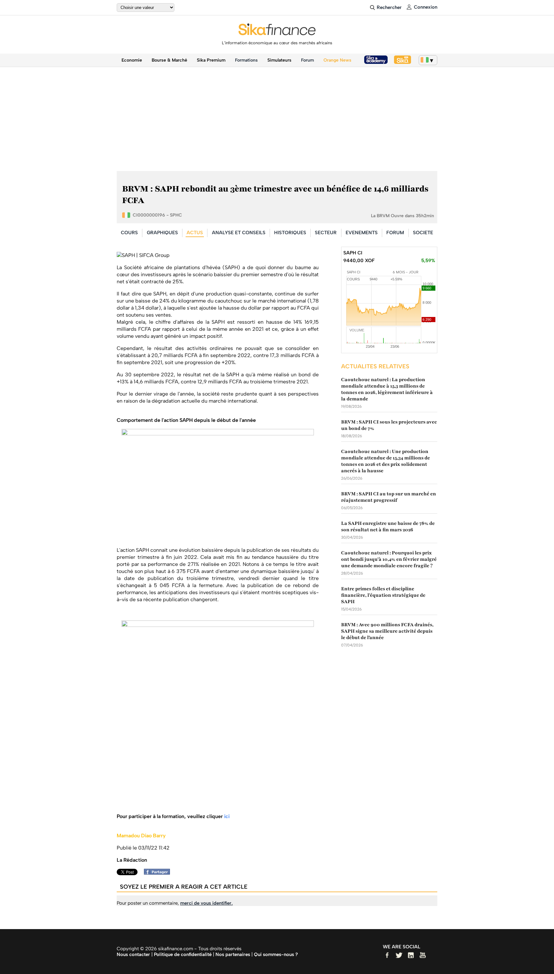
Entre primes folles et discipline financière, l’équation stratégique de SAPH (383, 595)
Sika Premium (211, 60)
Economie (132, 60)
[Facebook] (158, 873)
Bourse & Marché (169, 60)
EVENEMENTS (362, 232)
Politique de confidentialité (183, 954)
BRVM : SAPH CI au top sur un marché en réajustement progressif (388, 497)
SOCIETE (423, 232)
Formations (246, 60)
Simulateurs (279, 60)
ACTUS (195, 232)
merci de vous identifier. (206, 903)
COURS (129, 232)
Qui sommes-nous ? (276, 954)
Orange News (337, 60)
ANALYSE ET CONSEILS (238, 232)
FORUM (395, 232)
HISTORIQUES (290, 232)
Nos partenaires (232, 954)
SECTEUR (326, 232)
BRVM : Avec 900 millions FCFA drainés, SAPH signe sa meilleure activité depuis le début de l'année (387, 631)
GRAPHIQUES (162, 232)
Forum (307, 60)
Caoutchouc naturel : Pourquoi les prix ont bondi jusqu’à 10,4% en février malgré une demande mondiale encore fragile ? (389, 559)
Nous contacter (133, 954)
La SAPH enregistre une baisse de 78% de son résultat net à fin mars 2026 (388, 526)
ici (227, 816)
